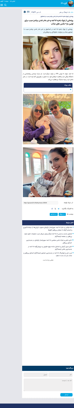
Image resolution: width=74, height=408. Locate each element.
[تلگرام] (58, 209)
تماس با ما (12, 1)
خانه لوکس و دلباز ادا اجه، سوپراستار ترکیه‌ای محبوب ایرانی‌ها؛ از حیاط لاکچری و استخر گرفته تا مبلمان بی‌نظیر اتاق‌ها (47, 228)
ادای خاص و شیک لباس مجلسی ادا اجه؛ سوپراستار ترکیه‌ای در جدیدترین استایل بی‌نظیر (49, 241)
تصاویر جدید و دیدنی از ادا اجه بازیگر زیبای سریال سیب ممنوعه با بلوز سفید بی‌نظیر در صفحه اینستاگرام (48, 235)
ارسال (66, 394)
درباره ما (7, 1)
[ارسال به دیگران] (27, 12)
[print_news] (24, 12)
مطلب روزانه (67, 85)
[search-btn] (5, 5)
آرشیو (2, 1)
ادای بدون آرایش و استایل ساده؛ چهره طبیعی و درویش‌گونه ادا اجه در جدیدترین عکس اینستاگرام (50, 248)
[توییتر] (55, 209)
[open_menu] (2, 5)
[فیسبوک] (52, 209)
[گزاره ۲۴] (71, 3)
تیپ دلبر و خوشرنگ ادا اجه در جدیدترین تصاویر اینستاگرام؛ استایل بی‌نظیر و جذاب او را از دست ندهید (48, 254)
